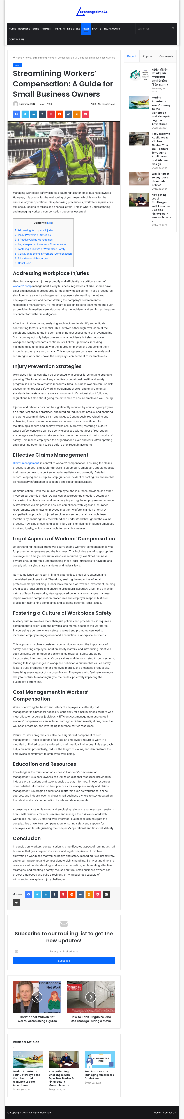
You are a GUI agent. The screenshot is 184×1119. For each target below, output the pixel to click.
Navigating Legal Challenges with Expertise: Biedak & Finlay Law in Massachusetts (61, 1078)
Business (24, 28)
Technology (112, 28)
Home (12, 28)
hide (49, 222)
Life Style (73, 28)
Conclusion (23, 262)
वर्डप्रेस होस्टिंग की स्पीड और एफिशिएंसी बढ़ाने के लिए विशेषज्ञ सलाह (160, 77)
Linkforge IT (25, 104)
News (85, 28)
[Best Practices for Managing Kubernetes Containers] (100, 1059)
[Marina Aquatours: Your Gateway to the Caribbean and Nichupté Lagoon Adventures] (28, 1059)
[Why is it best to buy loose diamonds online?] (139, 178)
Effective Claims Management (34, 239)
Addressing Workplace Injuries (34, 230)
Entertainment (43, 28)
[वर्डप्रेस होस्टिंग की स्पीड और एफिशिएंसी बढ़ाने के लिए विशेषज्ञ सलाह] (139, 74)
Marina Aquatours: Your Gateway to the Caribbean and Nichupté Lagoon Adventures (26, 1078)
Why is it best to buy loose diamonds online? (160, 179)
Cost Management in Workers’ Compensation (43, 253)
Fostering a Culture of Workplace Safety (40, 248)
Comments (166, 56)
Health (60, 28)
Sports (96, 28)
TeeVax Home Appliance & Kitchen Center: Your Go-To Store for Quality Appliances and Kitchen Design (161, 149)
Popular (148, 56)
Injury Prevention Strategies (33, 234)
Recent (131, 56)
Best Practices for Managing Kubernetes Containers (99, 1075)
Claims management (26, 463)
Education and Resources (31, 258)
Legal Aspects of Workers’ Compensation (41, 244)
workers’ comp (22, 286)
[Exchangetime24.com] (92, 11)
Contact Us (16, 39)
